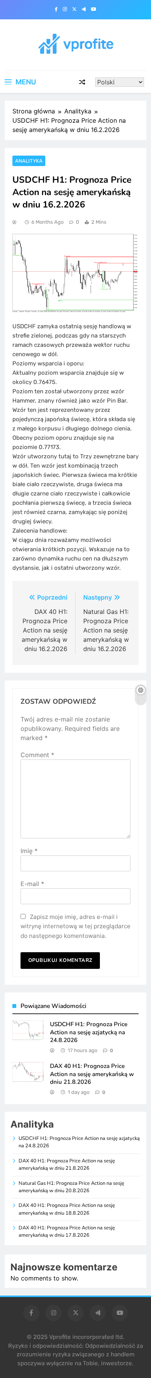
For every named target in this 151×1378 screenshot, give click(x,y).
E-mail (32, 884)
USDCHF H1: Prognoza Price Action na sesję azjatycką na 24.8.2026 (88, 1032)
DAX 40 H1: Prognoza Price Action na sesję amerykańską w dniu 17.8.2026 (67, 1231)
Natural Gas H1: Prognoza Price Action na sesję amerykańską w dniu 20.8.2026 (71, 1187)
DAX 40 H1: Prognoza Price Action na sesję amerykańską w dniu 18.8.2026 (67, 1209)
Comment (37, 755)
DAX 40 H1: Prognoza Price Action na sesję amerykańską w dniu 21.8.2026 (92, 1074)
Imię (29, 851)
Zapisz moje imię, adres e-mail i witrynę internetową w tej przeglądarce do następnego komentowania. (75, 926)
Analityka (29, 161)
